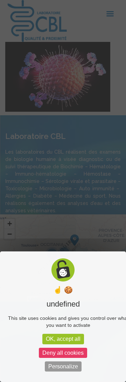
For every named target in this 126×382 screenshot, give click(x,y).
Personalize (63, 366)
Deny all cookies (63, 353)
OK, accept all (63, 339)
